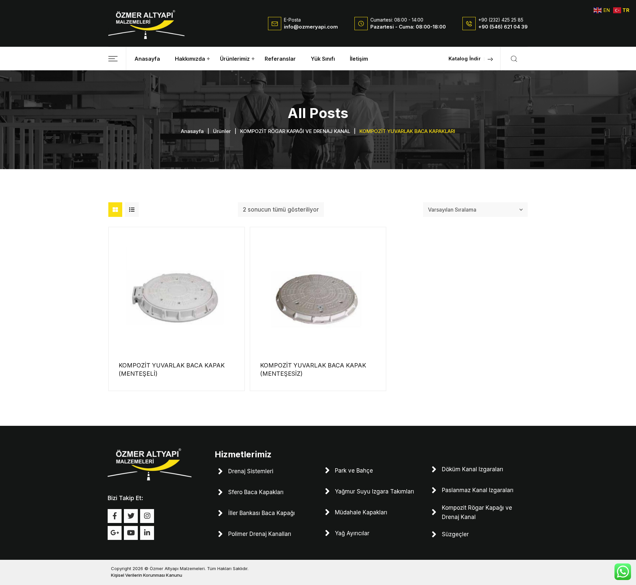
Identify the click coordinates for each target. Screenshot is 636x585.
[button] (117, 58)
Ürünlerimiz (235, 58)
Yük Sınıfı (323, 58)
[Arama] (514, 58)
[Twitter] (131, 516)
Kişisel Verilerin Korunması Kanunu (146, 575)
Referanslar (280, 58)
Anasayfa (147, 58)
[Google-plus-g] (115, 533)
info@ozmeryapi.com (311, 27)
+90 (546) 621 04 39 (503, 27)
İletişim (359, 58)
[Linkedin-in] (147, 533)
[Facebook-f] (115, 516)
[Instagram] (147, 516)
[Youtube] (131, 533)
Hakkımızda (190, 58)
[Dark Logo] (146, 23)
